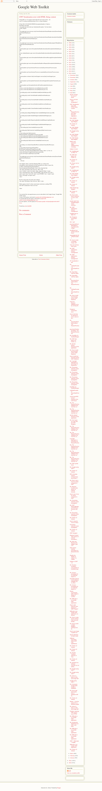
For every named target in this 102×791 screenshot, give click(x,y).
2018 (70, 60)
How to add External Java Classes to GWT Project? (74, 607)
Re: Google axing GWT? (74, 131)
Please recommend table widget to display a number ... (74, 594)
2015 (70, 66)
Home (41, 255)
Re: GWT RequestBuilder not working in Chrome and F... (74, 508)
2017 (70, 62)
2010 (70, 762)
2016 (70, 64)
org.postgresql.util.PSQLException (74, 237)
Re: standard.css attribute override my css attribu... (74, 664)
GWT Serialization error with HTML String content (74, 106)
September (73, 81)
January (72, 757)
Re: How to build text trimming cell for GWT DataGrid (74, 297)
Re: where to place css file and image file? (74, 677)
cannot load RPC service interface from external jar (74, 398)
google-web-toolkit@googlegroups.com (45, 197)
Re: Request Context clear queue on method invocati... (74, 489)
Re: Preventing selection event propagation (74, 369)
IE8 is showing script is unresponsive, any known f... (74, 476)
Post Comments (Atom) (43, 259)
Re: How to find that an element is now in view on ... (74, 197)
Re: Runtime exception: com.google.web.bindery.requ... (74, 567)
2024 (70, 47)
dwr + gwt (72, 222)
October (72, 79)
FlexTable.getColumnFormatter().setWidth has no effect (74, 580)
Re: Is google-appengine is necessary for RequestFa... (74, 363)
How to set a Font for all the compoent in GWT (74, 496)
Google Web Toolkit (33, 6)
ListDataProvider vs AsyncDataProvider (74, 392)
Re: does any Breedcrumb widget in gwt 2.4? (74, 543)
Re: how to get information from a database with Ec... (74, 693)
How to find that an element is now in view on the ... (74, 316)
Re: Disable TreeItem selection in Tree (73, 654)
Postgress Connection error (73, 311)
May (71, 90)
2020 (70, 56)
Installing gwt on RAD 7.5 (74, 214)
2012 (70, 73)
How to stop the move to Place (74, 522)
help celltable (73, 118)
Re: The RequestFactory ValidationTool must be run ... (74, 404)
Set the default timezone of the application (74, 417)
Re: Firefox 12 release (73, 124)
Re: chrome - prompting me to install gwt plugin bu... (74, 574)
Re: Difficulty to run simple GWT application (73, 600)
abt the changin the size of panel (74, 96)
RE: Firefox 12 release (73, 192)
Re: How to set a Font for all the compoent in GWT (74, 482)
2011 (70, 760)
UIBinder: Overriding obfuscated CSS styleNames (73, 641)
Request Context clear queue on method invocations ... (74, 537)
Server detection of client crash (74, 635)
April (71, 92)
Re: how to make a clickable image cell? (74, 241)
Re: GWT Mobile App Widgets (74, 121)
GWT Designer (73, 533)
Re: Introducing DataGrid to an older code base (74, 724)
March (72, 753)
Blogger (59, 787)
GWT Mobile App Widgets (74, 188)
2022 (70, 51)
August (72, 84)
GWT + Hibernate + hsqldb (74, 741)
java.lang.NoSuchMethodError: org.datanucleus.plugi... (74, 226)
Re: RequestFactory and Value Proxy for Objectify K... (74, 113)
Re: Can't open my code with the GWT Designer (74, 422)
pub (70, 770)
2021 (70, 53)
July (71, 86)
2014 (70, 69)
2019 (70, 58)
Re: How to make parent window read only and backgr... (74, 619)
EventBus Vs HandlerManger (74, 387)
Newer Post (22, 255)
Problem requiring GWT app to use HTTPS (74, 713)
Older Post (59, 255)
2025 (70, 45)
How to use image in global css (74, 632)
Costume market (71, 16)
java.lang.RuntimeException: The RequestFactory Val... (74, 331)
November (73, 77)
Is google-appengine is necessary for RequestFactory (74, 440)
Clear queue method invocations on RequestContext (74, 550)
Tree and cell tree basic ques (74, 245)
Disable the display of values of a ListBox (73, 557)
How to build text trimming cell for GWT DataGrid (74, 358)
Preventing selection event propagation (74, 526)
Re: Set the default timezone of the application (74, 345)
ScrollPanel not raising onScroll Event (74, 232)
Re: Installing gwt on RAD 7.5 (74, 152)
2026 (70, 42)
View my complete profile (73, 773)
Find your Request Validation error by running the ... (74, 304)
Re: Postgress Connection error (73, 218)
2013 (70, 71)
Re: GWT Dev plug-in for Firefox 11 (73, 156)
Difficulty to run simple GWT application (73, 746)
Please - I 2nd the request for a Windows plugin (74, 703)
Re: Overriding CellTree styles (74, 272)
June (71, 88)
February (72, 755)
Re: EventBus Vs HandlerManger (74, 336)
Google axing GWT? (73, 681)
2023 (70, 49)
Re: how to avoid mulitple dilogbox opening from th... (74, 626)
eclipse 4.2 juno (74, 149)
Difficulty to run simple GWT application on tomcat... (74, 613)
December (73, 75)
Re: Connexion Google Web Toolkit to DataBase (73, 686)
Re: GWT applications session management (74, 209)
